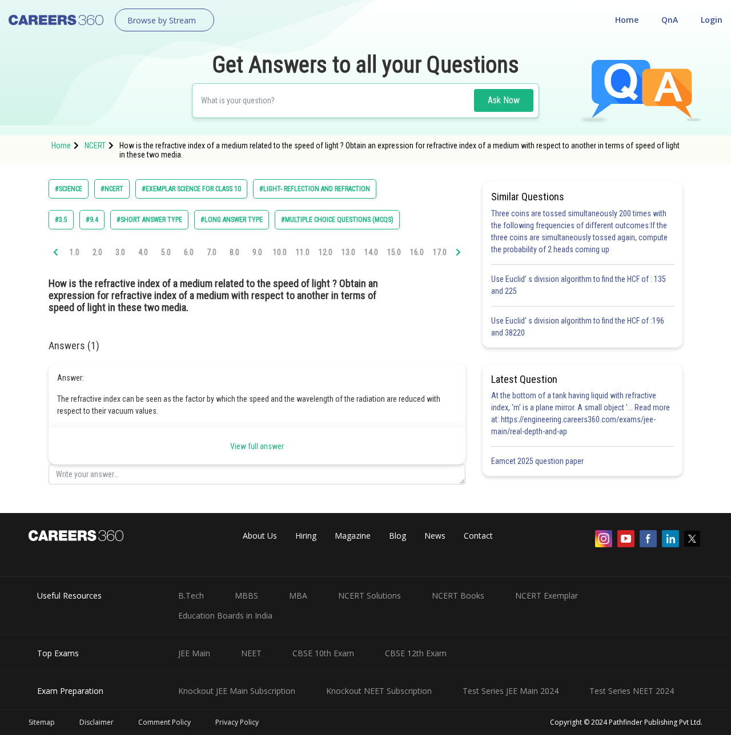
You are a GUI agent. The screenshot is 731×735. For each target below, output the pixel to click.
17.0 (440, 252)
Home (626, 19)
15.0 (394, 252)
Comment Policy (164, 722)
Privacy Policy (237, 722)
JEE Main (194, 653)
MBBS (246, 595)
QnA (669, 19)
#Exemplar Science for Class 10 (191, 189)
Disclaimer (96, 722)
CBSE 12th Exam (416, 653)
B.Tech (191, 595)
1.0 (74, 252)
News (434, 535)
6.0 (189, 252)
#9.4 (92, 220)
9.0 (257, 252)
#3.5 (61, 220)
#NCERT (112, 189)
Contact (478, 535)
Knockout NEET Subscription (379, 690)
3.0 (120, 252)
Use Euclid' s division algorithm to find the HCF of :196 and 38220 (577, 326)
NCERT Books (458, 595)
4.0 (143, 252)
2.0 (97, 252)
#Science (68, 189)
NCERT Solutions (369, 595)
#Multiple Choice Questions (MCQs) (337, 220)
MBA (298, 595)
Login (711, 19)
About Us (260, 535)
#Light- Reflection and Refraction (314, 189)
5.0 (166, 252)
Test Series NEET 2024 (631, 690)
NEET (251, 653)
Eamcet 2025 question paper (538, 461)
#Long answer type (231, 220)
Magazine (353, 535)
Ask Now (504, 100)
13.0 (348, 252)
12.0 (325, 252)
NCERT (95, 145)
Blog (397, 535)
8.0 (234, 252)
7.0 (211, 252)
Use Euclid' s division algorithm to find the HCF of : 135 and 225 (578, 285)
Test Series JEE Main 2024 (511, 690)
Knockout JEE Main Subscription (236, 690)
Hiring (305, 535)
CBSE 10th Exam (323, 653)
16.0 (417, 252)
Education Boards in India (225, 615)
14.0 (371, 252)
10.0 (280, 252)
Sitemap (42, 722)
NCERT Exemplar (546, 595)
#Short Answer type (149, 220)
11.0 (303, 252)
